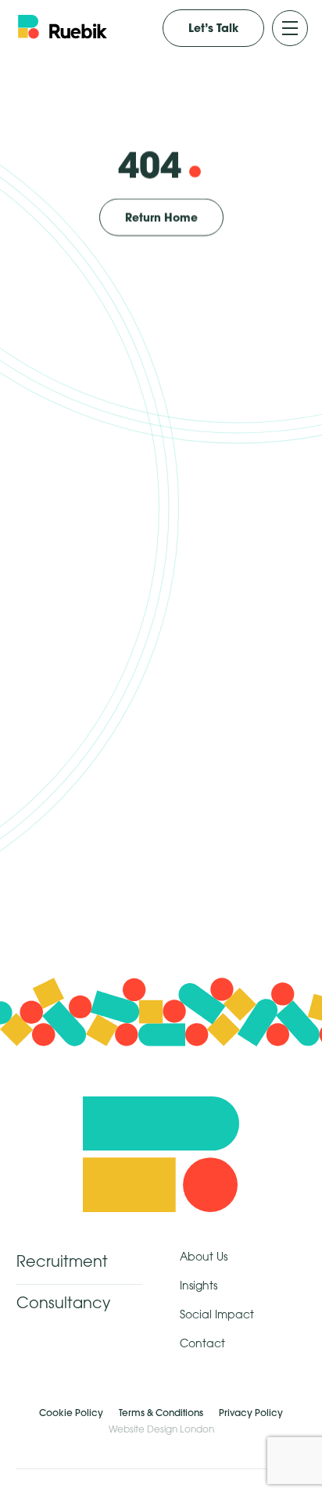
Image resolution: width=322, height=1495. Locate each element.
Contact (202, 1344)
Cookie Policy (71, 1412)
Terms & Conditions (161, 1412)
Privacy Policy (251, 1412)
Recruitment (62, 1263)
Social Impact (217, 1316)
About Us (203, 1258)
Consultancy (63, 1304)
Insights (198, 1287)
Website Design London (161, 1429)
